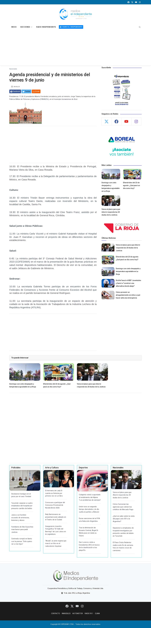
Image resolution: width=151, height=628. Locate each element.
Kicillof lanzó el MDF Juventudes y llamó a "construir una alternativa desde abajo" (128, 283)
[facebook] (128, 2)
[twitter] (132, 2)
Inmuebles (66, 613)
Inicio (14, 27)
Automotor (77, 613)
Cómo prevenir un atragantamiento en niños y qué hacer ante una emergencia (128, 295)
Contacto (55, 613)
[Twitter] (72, 606)
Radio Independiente (46, 27)
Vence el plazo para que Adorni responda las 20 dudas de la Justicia (111, 212)
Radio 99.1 (89, 613)
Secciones (25, 27)
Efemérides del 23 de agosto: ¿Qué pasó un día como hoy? (131, 185)
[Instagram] (82, 606)
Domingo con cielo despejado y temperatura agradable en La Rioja (128, 271)
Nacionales (13, 69)
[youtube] (136, 2)
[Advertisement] (75, 47)
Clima (97, 613)
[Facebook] (67, 606)
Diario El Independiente (72, 27)
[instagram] (140, 2)
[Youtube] (77, 606)
